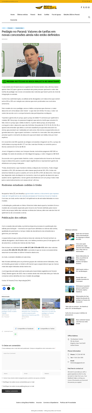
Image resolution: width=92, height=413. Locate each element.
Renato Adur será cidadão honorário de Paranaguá (82, 279)
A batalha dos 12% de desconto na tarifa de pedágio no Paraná (49, 311)
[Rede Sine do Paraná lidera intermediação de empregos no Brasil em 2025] (69, 236)
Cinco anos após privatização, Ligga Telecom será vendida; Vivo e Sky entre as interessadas (83, 247)
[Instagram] (87, 1)
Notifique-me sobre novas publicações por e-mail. (18, 386)
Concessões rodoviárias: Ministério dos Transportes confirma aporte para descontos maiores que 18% (30, 312)
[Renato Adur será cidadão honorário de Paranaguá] (69, 279)
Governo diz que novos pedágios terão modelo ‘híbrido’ (9, 311)
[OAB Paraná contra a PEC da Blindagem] (69, 270)
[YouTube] (89, 1)
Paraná (10, 28)
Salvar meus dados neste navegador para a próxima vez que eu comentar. (24, 378)
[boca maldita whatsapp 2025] (31, 81)
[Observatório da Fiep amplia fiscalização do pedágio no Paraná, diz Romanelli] (69, 299)
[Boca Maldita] (46, 7)
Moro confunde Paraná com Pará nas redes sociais (83, 321)
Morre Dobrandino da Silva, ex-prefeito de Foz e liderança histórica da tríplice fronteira (82, 259)
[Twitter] (85, 1)
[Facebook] (83, 1)
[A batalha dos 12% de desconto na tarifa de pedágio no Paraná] (51, 303)
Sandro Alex (19, 28)
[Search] (89, 17)
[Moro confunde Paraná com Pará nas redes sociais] (69, 321)
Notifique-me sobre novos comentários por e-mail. (18, 382)
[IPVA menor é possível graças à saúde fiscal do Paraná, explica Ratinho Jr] (69, 289)
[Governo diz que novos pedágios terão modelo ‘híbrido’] (11, 303)
